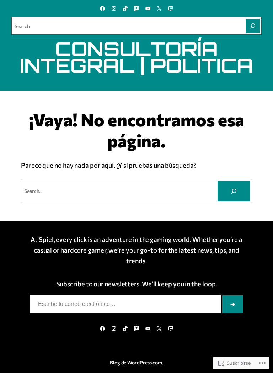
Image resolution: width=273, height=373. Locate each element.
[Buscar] (234, 191)
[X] (159, 8)
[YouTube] (148, 8)
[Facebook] (102, 8)
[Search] (253, 26)
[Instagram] (114, 8)
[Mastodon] (136, 8)
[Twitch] (170, 8)
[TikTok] (125, 8)
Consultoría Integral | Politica (136, 57)
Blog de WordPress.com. (136, 363)
